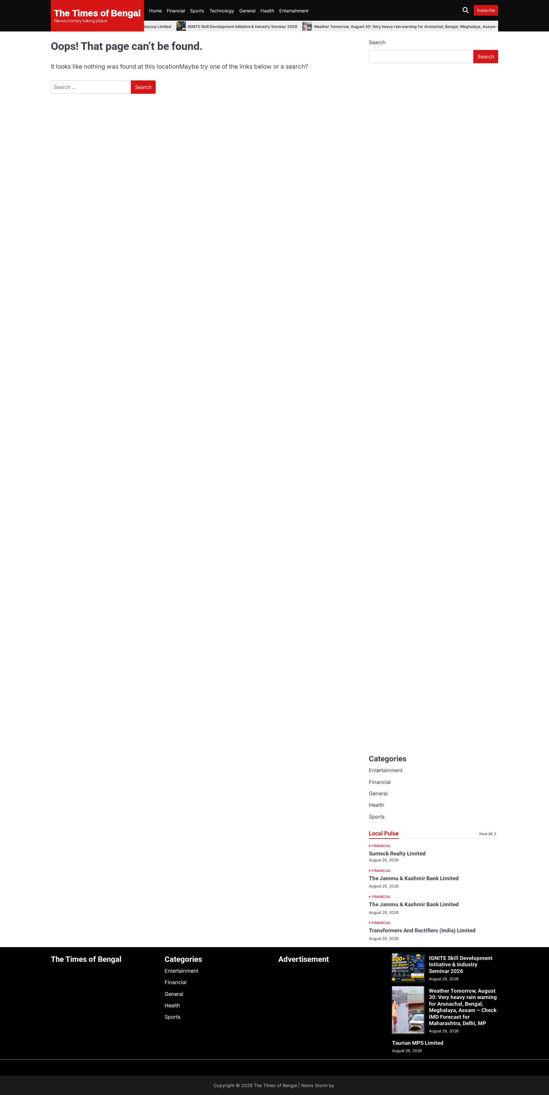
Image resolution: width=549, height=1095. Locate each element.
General (247, 10)
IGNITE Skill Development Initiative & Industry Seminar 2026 (236, 26)
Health (267, 10)
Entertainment (293, 10)
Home (155, 10)
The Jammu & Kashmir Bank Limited (414, 878)
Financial (176, 10)
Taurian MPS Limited (418, 1043)
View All (486, 834)
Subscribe (486, 10)
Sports (197, 10)
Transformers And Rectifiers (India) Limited (422, 930)
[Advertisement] (433, 115)
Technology (221, 10)
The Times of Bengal (97, 12)
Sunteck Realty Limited (397, 853)
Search (377, 42)
